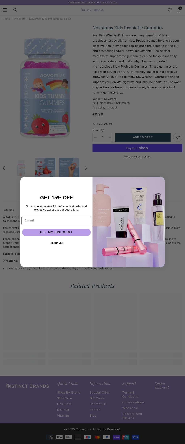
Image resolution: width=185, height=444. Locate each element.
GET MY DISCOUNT (56, 232)
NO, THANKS (56, 243)
